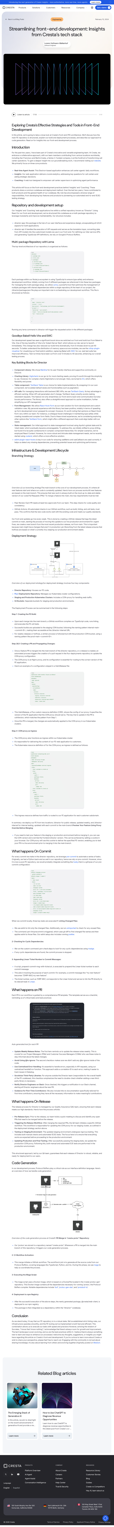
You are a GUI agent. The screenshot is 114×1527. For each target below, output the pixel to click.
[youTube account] (18, 1474)
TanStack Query (77, 391)
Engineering (57, 19)
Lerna (55, 285)
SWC (73, 351)
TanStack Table (36, 385)
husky (75, 862)
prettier (71, 934)
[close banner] (110, 2)
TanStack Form (35, 419)
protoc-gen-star (66, 1287)
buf (56, 1287)
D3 (83, 379)
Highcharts (33, 376)
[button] (24, 7)
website (97, 161)
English (7, 1488)
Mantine (44, 370)
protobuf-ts (82, 1287)
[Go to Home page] (11, 7)
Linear (32, 982)
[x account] (6, 1474)
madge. (91, 949)
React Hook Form (47, 406)
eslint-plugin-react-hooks (25, 440)
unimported (71, 928)
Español (16, 1488)
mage (96, 1265)
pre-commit (71, 856)
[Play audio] (14, 115)
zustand (29, 436)
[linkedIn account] (12, 1474)
